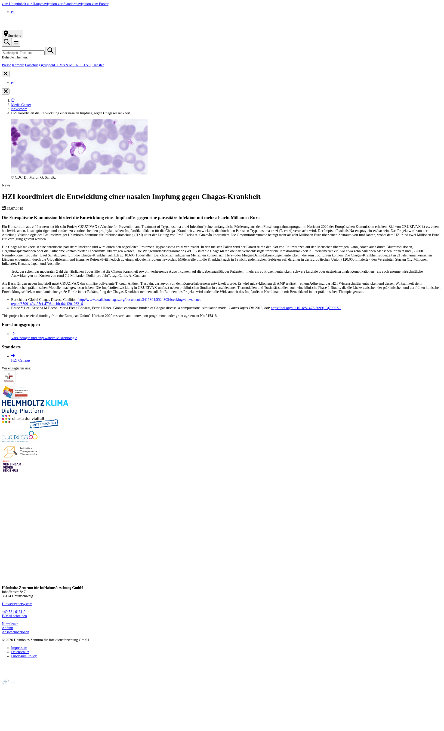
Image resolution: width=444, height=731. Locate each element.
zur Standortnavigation (75, 4)
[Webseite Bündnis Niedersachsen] (16, 398)
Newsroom (19, 109)
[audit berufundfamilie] (9, 383)
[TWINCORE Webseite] (14, 727)
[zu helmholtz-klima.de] (35, 412)
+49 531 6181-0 (13, 612)
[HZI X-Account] (6, 527)
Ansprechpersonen (15, 632)
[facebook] (6, 536)
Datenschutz (20, 652)
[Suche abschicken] (51, 51)
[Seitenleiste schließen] (5, 74)
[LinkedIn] (6, 553)
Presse (6, 65)
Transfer (98, 65)
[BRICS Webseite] (13, 676)
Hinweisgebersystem (17, 604)
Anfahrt (7, 628)
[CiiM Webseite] (14, 688)
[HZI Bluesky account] (6, 580)
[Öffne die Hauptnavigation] (16, 44)
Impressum (19, 648)
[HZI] (13, 101)
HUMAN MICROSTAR (72, 65)
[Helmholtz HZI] (53, 28)
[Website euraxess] (20, 442)
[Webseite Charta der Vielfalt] (30, 427)
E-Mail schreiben (14, 616)
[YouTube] (6, 571)
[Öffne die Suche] (7, 42)
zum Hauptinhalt (14, 4)
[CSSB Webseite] (12, 695)
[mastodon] (6, 562)
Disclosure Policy (24, 656)
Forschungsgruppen (39, 65)
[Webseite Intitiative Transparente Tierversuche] (20, 457)
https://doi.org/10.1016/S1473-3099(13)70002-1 (306, 308)
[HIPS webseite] (12, 711)
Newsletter (10, 624)
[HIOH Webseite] (12, 703)
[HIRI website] (10, 719)
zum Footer (100, 4)
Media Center (21, 105)
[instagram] (6, 545)
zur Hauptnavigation (42, 4)
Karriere (18, 65)
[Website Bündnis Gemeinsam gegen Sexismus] (12, 472)
